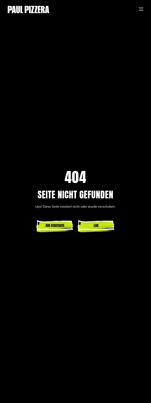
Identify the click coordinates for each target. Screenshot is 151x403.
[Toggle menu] (141, 9)
